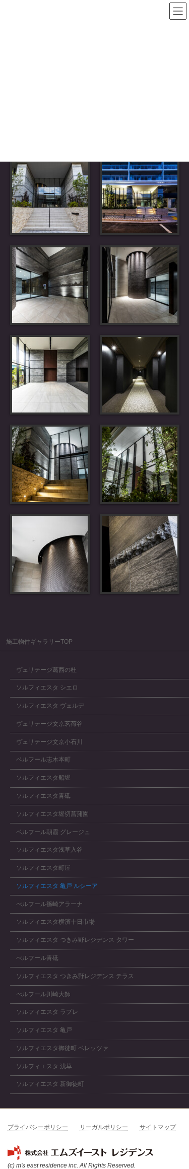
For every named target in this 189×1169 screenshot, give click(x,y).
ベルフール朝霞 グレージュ (53, 832)
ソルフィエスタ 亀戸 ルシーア (57, 885)
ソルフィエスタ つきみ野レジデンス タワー (75, 940)
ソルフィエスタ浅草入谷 (49, 850)
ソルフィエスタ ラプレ (47, 1012)
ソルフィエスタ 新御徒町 (50, 1084)
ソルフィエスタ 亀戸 (44, 1030)
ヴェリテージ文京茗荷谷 (49, 723)
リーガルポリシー (104, 1127)
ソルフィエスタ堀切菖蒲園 (52, 813)
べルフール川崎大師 (43, 994)
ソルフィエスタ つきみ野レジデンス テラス (75, 976)
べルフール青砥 (37, 957)
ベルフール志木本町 (43, 760)
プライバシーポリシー (38, 1127)
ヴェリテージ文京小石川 (49, 741)
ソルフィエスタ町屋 (43, 868)
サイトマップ (158, 1127)
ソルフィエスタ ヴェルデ (50, 705)
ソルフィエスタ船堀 (43, 778)
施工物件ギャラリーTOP (39, 641)
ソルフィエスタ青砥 (43, 795)
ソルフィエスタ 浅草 (44, 1066)
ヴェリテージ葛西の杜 (46, 669)
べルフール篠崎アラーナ (49, 904)
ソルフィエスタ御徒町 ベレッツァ (62, 1048)
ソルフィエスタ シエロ (47, 688)
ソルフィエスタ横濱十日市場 (55, 922)
